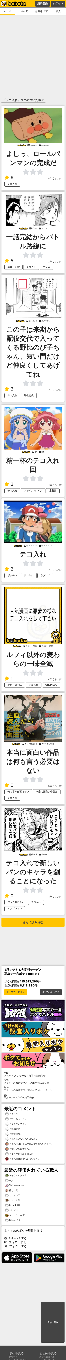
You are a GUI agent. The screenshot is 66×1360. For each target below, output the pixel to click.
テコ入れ (12, 184)
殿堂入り (13, 1356)
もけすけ (13, 1210)
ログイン (58, 3)
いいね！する (17, 1238)
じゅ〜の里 (14, 1200)
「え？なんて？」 (18, 1124)
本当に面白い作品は (46, 791)
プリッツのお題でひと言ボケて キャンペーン (28, 1089)
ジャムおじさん (16, 902)
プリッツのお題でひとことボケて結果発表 (26, 1081)
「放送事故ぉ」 (17, 1133)
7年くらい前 (55, 390)
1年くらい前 (55, 485)
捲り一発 (13, 1190)
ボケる (24, 11)
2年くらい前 (55, 261)
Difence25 (14, 1220)
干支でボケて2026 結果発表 (19, 1096)
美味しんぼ (13, 267)
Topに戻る (53, 1322)
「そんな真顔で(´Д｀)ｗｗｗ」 (24, 1158)
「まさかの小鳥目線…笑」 (22, 1153)
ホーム (8, 11)
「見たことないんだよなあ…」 (24, 1138)
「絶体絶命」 (15, 1129)
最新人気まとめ (47, 1356)
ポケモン (12, 575)
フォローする (16, 1242)
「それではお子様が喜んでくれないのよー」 (31, 1143)
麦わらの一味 (15, 684)
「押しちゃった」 (18, 1118)
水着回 (52, 490)
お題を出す (41, 11)
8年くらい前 (55, 178)
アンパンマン (15, 908)
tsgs (11, 1180)
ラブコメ (45, 575)
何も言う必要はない (18, 791)
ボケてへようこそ (50, 992)
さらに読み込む (33, 922)
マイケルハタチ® (17, 1175)
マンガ (46, 267)
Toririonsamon (16, 1185)
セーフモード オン (16, 992)
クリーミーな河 (17, 1215)
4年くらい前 (55, 679)
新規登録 (42, 3)
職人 (58, 11)
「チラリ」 (14, 1114)
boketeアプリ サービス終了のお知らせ (24, 1074)
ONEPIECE (51, 684)
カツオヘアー (15, 1195)
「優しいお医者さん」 (20, 1148)
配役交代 (29, 395)
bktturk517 (14, 1205)
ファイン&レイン (33, 490)
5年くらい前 (55, 786)
